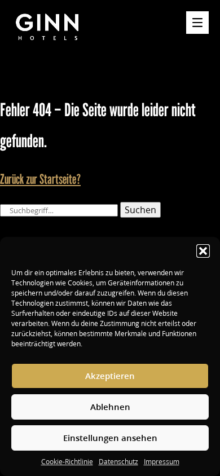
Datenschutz (118, 461)
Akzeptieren (110, 375)
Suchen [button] (140, 210)
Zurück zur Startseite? (40, 179)
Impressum (161, 461)
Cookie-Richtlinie (67, 461)
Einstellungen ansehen (110, 437)
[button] (203, 251)
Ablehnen (110, 406)
